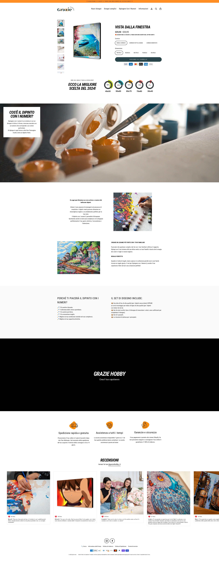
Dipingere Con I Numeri (127, 9)
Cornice (117, 38)
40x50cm (119, 53)
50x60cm (127, 53)
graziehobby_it (115, 464)
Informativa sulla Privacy (94, 546)
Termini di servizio (133, 546)
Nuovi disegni (96, 9)
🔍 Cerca (83, 546)
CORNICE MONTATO (152, 43)
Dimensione (118, 48)
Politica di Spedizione (120, 546)
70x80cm (144, 53)
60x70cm (136, 53)
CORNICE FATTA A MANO (136, 43)
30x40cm (153, 53)
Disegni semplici (110, 9)
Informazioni (143, 9)
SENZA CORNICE (121, 43)
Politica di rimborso (108, 546)
